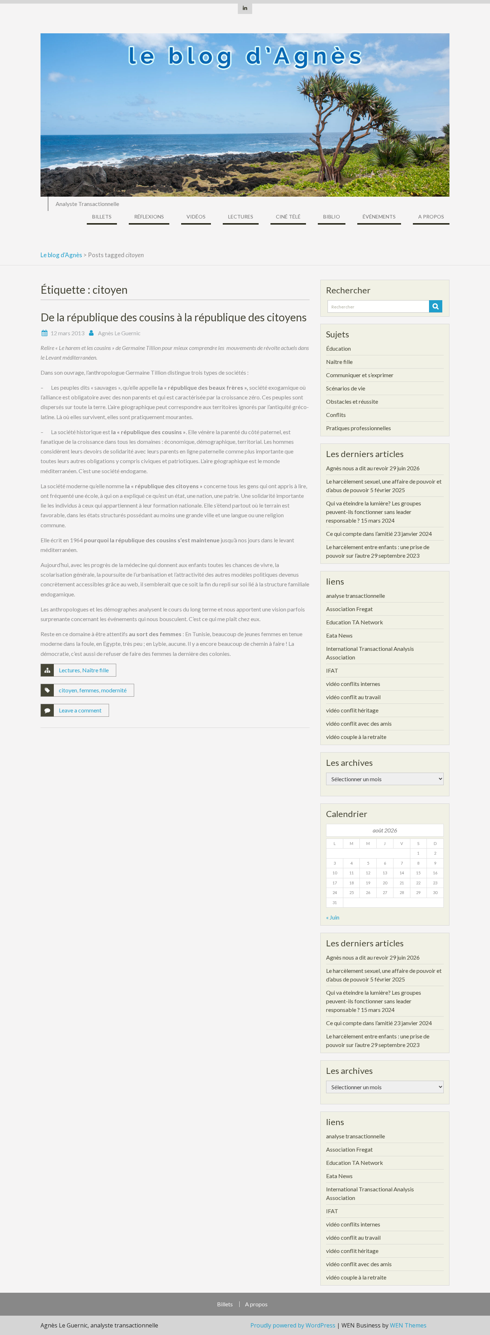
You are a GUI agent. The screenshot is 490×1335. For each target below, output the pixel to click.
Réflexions (149, 216)
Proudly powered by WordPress (292, 1325)
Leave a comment (80, 710)
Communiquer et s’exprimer (360, 374)
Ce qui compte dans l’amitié (359, 533)
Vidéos (196, 216)
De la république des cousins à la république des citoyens (174, 317)
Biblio (331, 216)
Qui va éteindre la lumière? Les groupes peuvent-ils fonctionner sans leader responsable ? (373, 512)
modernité (114, 690)
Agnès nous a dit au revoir (357, 468)
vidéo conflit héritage (352, 710)
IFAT (332, 670)
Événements (379, 216)
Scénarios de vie (345, 388)
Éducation (338, 348)
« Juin (332, 917)
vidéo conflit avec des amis (359, 723)
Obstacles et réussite (352, 401)
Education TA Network (354, 622)
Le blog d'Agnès (61, 255)
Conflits (336, 414)
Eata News (339, 635)
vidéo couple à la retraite (356, 736)
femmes (89, 690)
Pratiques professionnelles (358, 427)
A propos (431, 216)
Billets (102, 216)
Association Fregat (349, 608)
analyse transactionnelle (355, 595)
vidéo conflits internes (353, 683)
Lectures (240, 216)
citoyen (68, 690)
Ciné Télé (288, 216)
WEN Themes (408, 1325)
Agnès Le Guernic (119, 333)
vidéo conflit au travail (353, 696)
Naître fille (95, 670)
